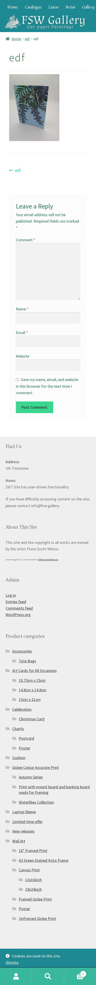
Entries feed (16, 601)
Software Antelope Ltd (48, 559)
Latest (53, 7)
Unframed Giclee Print (37, 918)
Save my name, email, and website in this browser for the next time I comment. (47, 386)
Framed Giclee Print (35, 899)
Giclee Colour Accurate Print (35, 767)
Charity (18, 728)
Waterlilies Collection (36, 802)
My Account (16, 976)
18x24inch (33, 889)
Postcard (26, 738)
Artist (70, 7)
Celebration (21, 709)
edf (27, 39)
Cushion (18, 757)
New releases (23, 831)
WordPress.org (18, 614)
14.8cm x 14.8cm (32, 689)
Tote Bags (27, 660)
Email (22, 332)
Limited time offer (27, 821)
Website (22, 356)
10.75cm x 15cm (32, 680)
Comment (25, 239)
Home (12, 7)
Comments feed (19, 608)
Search (48, 976)
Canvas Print (29, 869)
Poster (24, 748)
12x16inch (33, 879)
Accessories (22, 651)
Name (22, 308)
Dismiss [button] (12, 962)
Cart (74, 972)
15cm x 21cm (30, 699)
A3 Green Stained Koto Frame (43, 860)
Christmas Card (31, 718)
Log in (11, 595)
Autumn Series (31, 777)
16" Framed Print (33, 850)
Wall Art (18, 841)
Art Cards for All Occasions (34, 670)
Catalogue (33, 7)
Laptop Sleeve (24, 811)
